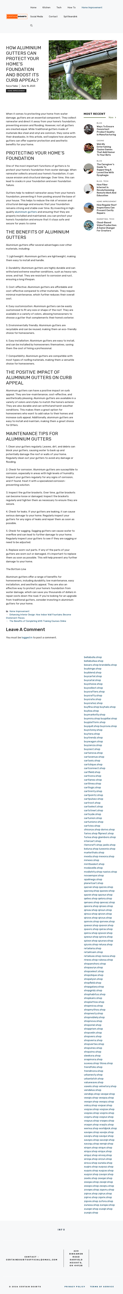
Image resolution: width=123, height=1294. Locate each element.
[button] (31, 25)
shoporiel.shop (92, 1024)
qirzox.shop (91, 917)
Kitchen (46, 7)
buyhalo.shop (108, 706)
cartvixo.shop (92, 825)
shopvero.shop (93, 1036)
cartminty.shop (93, 791)
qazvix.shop (106, 887)
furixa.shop (91, 837)
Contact (53, 16)
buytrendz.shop (93, 737)
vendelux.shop (92, 1089)
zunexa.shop (91, 1204)
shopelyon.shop (93, 978)
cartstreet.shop (93, 810)
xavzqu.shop (91, 1143)
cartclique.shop (93, 764)
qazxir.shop (91, 894)
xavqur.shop (106, 1135)
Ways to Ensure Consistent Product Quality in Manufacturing (106, 130)
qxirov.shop (91, 932)
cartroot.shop (92, 802)
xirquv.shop (91, 1151)
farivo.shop (91, 833)
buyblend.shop (92, 672)
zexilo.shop (90, 1178)
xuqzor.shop (91, 1174)
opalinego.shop (93, 879)
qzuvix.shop (91, 944)
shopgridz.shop (93, 990)
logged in (27, 637)
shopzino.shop (92, 1051)
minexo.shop (91, 860)
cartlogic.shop (92, 787)
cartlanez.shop (93, 779)
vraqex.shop (107, 1120)
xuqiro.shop (91, 1166)
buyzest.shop (92, 749)
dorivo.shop (108, 829)
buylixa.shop (91, 710)
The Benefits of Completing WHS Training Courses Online (37, 621)
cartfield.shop (92, 772)
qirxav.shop (91, 909)
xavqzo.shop (91, 1139)
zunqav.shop (107, 1204)
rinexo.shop (91, 959)
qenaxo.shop (91, 902)
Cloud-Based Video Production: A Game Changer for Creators (107, 226)
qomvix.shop (91, 921)
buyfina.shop (91, 706)
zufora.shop (106, 1201)
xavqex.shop (91, 1132)
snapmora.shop (93, 1059)
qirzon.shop (105, 913)
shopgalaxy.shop (94, 986)
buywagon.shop (93, 741)
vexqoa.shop (106, 1097)
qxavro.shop (91, 929)
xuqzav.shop (106, 1170)
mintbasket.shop (94, 864)
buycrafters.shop (94, 691)
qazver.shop (91, 887)
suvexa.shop (91, 1063)
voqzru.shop (91, 1116)
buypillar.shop (109, 718)
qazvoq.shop (91, 890)
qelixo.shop (91, 898)
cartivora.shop (92, 775)
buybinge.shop (92, 668)
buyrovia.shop (108, 726)
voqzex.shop (91, 1112)
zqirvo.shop (91, 1197)
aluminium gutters (26, 211)
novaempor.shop (94, 875)
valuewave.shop (93, 1082)
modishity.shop (93, 871)
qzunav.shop (105, 940)
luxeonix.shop (107, 848)
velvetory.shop (107, 1086)
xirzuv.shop (90, 1162)
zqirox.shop (91, 1193)
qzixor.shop (91, 940)
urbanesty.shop (93, 1074)
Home (33, 7)
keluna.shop (91, 848)
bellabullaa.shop (93, 660)
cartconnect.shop (94, 768)
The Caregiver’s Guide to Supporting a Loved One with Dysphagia (105, 170)
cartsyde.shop (92, 814)
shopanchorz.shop (95, 963)
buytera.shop (92, 733)
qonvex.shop (107, 921)
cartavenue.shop (94, 756)
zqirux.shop (105, 1193)
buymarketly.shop (94, 714)
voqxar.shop (105, 1105)
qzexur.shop (91, 936)
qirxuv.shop (91, 913)
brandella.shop (108, 664)
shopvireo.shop (93, 1047)
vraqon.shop (91, 1124)
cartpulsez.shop (93, 798)
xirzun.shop (105, 1158)
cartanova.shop (93, 752)
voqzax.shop (106, 1109)
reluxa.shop (105, 944)
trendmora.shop (93, 1070)
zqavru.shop (107, 1189)
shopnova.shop (93, 1021)
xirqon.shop (91, 1147)
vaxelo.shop (91, 1086)
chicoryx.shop (92, 829)
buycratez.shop (93, 703)
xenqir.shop (106, 1143)
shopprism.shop (93, 1028)
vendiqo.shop (92, 1093)
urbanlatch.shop (94, 1078)
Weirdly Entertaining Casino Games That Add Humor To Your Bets (106, 149)
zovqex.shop (91, 1189)
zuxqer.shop (91, 1208)
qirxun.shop (105, 909)
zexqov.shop (91, 1185)
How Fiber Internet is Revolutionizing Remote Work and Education (106, 190)
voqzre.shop (107, 1112)
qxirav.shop (106, 929)
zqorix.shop (105, 1197)
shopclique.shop (93, 975)
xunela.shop (105, 1162)
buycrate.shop (92, 699)
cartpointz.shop (93, 795)
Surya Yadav (12, 86)
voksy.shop (90, 1105)
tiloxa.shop (106, 1063)
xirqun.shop (105, 1147)
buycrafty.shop (93, 695)
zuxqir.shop (105, 1208)
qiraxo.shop (106, 906)
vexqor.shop (91, 1101)
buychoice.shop (93, 683)
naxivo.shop (110, 871)
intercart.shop (92, 841)
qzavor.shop (105, 932)
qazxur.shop (105, 894)
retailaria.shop (92, 948)
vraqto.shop (106, 1124)
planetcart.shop (93, 883)
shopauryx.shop (93, 967)
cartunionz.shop (93, 821)
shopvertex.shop (94, 1044)
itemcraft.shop (93, 844)
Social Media (36, 16)
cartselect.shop (93, 806)
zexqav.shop (91, 1181)
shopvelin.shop (93, 1032)
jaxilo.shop (109, 844)
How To (72, 7)
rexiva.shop (108, 955)
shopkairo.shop (93, 998)
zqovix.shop (91, 1201)
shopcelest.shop (94, 971)
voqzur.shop (106, 1116)
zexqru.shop (106, 1185)
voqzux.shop (91, 1120)
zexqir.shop (106, 1181)
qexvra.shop (91, 906)
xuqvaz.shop (105, 1166)
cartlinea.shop (92, 783)
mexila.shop (91, 856)
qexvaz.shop (107, 902)
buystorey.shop (93, 729)
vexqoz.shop (106, 1101)
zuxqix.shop (91, 1212)
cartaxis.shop (92, 760)
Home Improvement (92, 7)
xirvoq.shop (105, 1155)
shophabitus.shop (94, 994)
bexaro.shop (91, 664)
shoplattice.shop (94, 1001)
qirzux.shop (105, 917)
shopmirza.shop (93, 1005)
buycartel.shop (93, 676)
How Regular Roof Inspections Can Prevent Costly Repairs (107, 209)
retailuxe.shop (92, 955)
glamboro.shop (107, 837)
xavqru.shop (91, 1135)
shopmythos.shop (94, 1009)
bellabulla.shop (93, 657)
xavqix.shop (107, 1132)
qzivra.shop (106, 936)
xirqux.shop (105, 1151)
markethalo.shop (94, 852)
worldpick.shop (108, 1128)
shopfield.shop (92, 982)
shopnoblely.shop (94, 1017)
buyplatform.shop (94, 722)
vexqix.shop (91, 1097)
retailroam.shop (93, 952)
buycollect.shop (93, 687)
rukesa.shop (105, 959)
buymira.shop (92, 718)
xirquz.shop (91, 1155)
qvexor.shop (91, 925)
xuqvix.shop (91, 1170)
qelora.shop (105, 898)
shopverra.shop (93, 1040)
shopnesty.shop (93, 1013)
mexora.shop (106, 856)
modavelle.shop (93, 867)
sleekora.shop (92, 1055)
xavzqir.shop (107, 1139)
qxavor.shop (106, 925)
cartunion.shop (93, 818)
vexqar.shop (107, 1093)
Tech (59, 7)
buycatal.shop (92, 680)
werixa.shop (91, 1128)
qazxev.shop (107, 890)
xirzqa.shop (91, 1158)
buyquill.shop (92, 726)
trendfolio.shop (93, 1066)
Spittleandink (70, 16)
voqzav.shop (91, 1109)
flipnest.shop (106, 833)
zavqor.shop (106, 1174)
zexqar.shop (105, 1178)
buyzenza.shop (93, 745)
